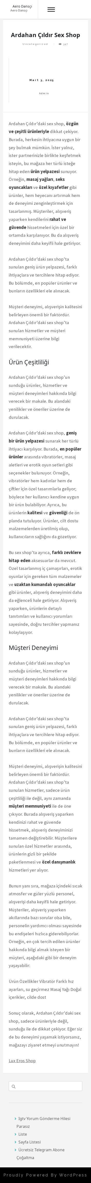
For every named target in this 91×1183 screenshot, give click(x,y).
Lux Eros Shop (22, 1060)
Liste (22, 1134)
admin (44, 93)
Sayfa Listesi (29, 1142)
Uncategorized (35, 44)
